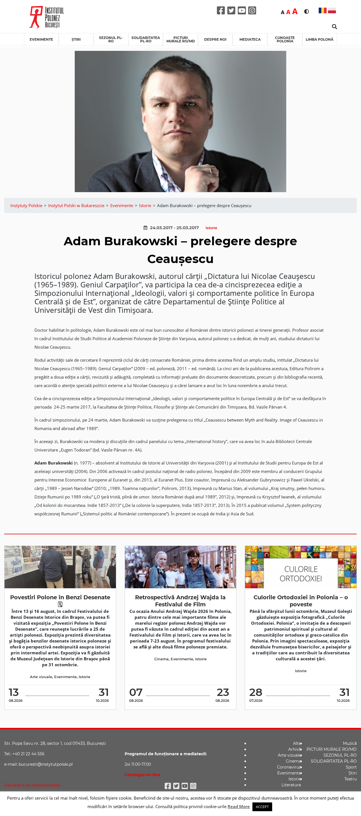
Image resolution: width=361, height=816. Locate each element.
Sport (351, 767)
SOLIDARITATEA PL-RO (145, 39)
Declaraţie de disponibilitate (32, 785)
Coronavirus (289, 767)
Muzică (350, 743)
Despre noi (215, 39)
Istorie (211, 228)
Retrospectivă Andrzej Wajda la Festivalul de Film (180, 601)
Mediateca (250, 39)
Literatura (291, 784)
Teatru (350, 779)
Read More (239, 806)
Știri (76, 39)
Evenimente (41, 39)
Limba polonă (319, 39)
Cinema (161, 659)
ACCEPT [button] (262, 806)
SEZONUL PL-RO (111, 39)
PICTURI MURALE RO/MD (180, 39)
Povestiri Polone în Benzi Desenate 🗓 (60, 601)
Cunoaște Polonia (285, 39)
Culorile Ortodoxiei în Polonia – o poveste (301, 601)
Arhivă (294, 749)
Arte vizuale (41, 677)
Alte (297, 743)
